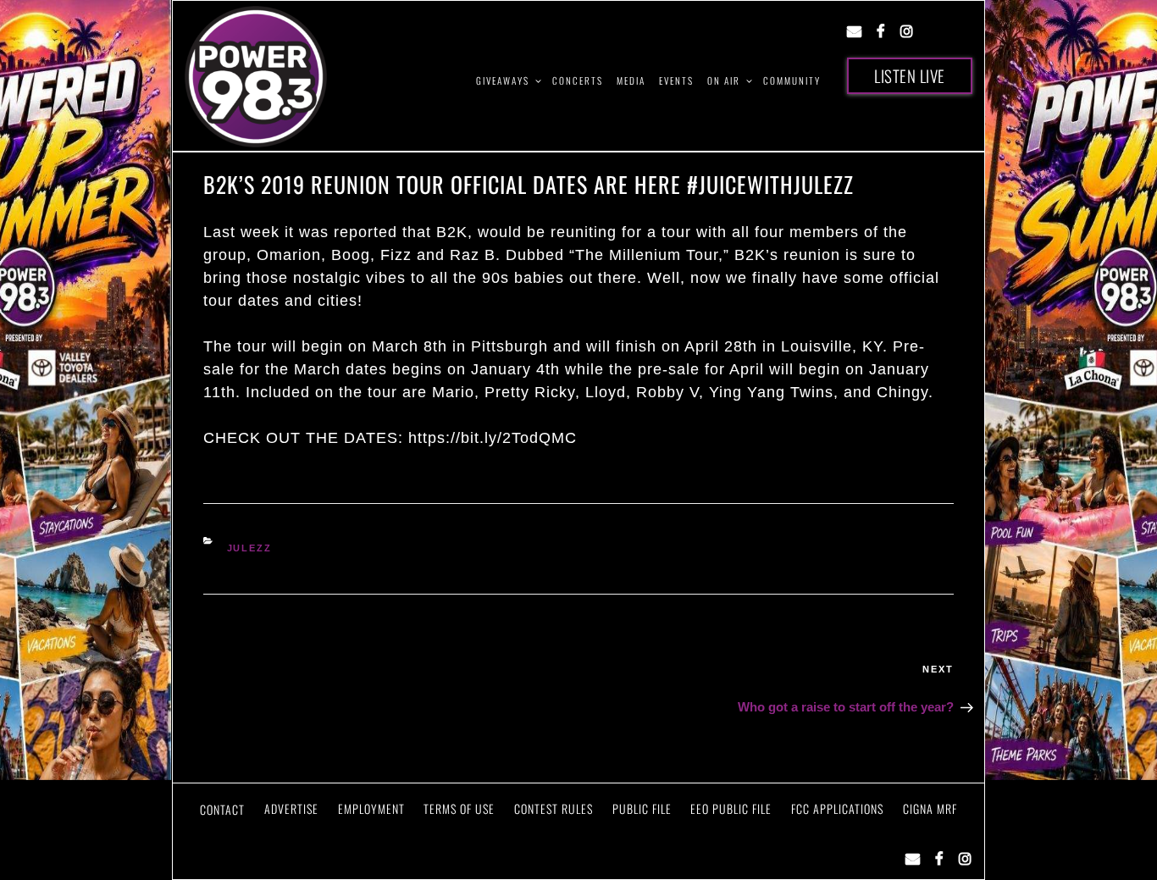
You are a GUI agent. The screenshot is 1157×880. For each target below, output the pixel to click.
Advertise (291, 808)
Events (676, 80)
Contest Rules (553, 808)
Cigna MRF (930, 808)
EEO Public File (731, 808)
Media (631, 80)
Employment (371, 808)
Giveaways (502, 80)
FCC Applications (837, 808)
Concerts (577, 80)
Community (792, 80)
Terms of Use (459, 808)
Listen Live (909, 75)
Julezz (250, 548)
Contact (222, 809)
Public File (642, 808)
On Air (723, 80)
